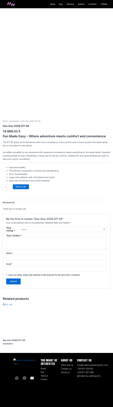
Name (9, 253)
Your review (14, 235)
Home (5, 121)
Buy (61, 4)
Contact (92, 4)
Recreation (14, 121)
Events (81, 4)
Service (70, 4)
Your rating (10, 229)
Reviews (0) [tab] (9, 202)
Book (53, 4)
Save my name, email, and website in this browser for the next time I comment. (44, 275)
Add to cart (21, 186)
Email (9, 264)
